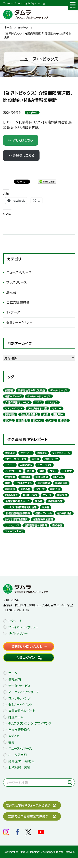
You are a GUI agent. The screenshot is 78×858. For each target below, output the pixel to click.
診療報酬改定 (55, 501)
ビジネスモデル (23, 483)
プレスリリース (16, 282)
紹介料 (35, 459)
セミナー (56, 408)
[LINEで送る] (47, 181)
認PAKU (37, 420)
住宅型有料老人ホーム (17, 501)
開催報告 (10, 414)
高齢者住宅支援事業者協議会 (28, 816)
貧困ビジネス (30, 495)
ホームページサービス (39, 396)
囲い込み (58, 477)
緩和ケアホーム (13, 396)
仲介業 (30, 471)
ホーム (8, 27)
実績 (45, 414)
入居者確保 (26, 465)
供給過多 (42, 453)
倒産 (41, 471)
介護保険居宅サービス (17, 402)
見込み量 (25, 489)
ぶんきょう (52, 402)
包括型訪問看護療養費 (17, 513)
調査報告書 (42, 477)
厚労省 (45, 507)
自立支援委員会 (18, 302)
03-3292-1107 (19, 610)
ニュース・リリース (18, 272)
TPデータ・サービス (15, 459)
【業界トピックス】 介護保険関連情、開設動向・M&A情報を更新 (37, 35)
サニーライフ (44, 465)
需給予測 (57, 525)
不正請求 (67, 471)
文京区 (51, 420)
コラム (38, 402)
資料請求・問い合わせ (27, 646)
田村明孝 (58, 414)
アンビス (47, 495)
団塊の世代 (11, 495)
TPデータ (23, 27)
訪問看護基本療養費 (36, 525)
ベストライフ (51, 459)
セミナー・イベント (19, 322)
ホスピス (40, 489)
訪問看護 (10, 489)
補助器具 (23, 420)
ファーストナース (14, 531)
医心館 (38, 501)
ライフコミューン (61, 453)
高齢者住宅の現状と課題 (31, 390)
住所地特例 (43, 483)
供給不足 (10, 453)
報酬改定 (62, 495)
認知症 (9, 420)
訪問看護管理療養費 (16, 519)
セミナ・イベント (13, 408)
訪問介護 (55, 489)
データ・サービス (59, 390)
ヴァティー (26, 453)
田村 (7, 483)
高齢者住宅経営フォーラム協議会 (28, 805)
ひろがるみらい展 (37, 408)
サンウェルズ (12, 525)
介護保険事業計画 (43, 519)
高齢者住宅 (61, 483)
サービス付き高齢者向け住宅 (21, 507)
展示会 (11, 292)
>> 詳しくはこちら (20, 140)
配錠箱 (9, 390)
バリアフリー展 (13, 471)
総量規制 (10, 477)
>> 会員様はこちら (21, 155)
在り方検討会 (64, 513)
